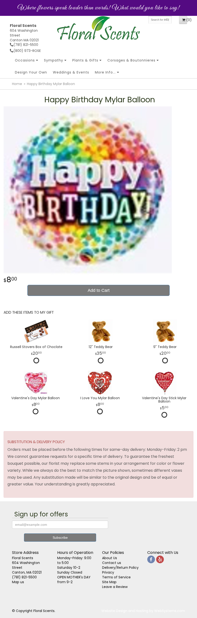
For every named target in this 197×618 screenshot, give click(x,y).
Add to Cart (99, 290)
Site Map (109, 582)
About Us (109, 558)
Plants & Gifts (85, 60)
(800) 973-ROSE (27, 50)
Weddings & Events (71, 72)
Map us (18, 582)
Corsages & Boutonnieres (131, 60)
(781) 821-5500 (25, 44)
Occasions (25, 60)
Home (17, 83)
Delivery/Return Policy (120, 567)
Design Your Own (31, 72)
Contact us (111, 562)
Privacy (108, 572)
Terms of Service (116, 577)
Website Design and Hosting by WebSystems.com (143, 610)
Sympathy (53, 60)
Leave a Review (115, 586)
